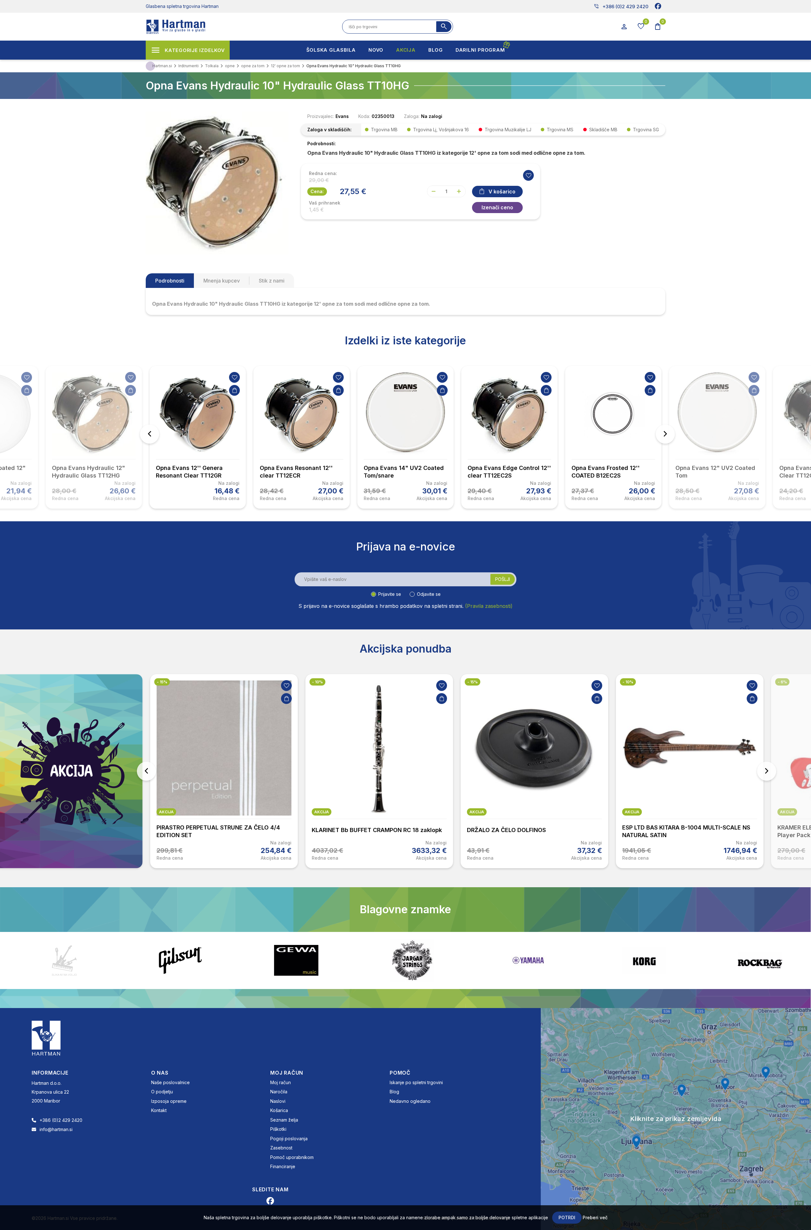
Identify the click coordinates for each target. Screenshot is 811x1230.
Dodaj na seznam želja (26, 377)
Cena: (317, 191)
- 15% (317, 682)
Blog (394, 1091)
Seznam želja (284, 1120)
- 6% (627, 682)
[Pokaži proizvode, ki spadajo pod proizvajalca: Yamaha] (412, 960)
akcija (166, 812)
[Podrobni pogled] (217, 182)
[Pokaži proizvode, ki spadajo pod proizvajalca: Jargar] (296, 960)
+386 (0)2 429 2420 (621, 6)
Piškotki (278, 1129)
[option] (198, 437)
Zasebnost (281, 1147)
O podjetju (162, 1091)
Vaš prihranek (324, 202)
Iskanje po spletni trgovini (416, 1082)
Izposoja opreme (169, 1101)
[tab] (170, 280)
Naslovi (277, 1101)
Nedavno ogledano (410, 1101)
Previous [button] (149, 434)
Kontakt (159, 1110)
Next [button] (665, 434)
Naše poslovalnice (170, 1082)
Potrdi (567, 1217)
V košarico (502, 191)
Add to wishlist (528, 175)
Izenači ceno (497, 207)
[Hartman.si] (46, 1037)
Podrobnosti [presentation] (169, 280)
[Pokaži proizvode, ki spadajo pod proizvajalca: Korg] (528, 960)
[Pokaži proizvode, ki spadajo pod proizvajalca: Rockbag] (644, 960)
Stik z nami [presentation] (271, 280)
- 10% (162, 682)
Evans (342, 116)
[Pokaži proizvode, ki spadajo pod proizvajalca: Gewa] (180, 960)
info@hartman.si (56, 1129)
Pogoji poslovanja (289, 1138)
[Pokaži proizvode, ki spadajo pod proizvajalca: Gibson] (64, 960)
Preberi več (595, 1217)
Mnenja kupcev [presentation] (221, 280)
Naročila (278, 1091)
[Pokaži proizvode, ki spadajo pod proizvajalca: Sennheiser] (760, 960)
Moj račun (280, 1082)
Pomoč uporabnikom (292, 1157)
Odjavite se (429, 594)
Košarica (279, 1110)
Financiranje (282, 1166)
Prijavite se (389, 594)
